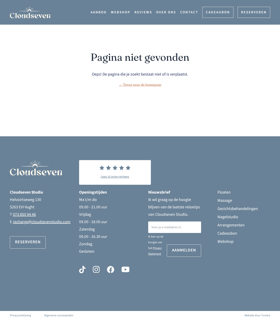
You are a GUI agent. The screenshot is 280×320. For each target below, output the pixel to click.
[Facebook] (110, 269)
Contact (189, 12)
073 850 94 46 (24, 214)
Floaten (224, 192)
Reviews (143, 12)
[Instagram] (96, 269)
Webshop (120, 12)
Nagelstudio (227, 217)
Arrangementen (231, 225)
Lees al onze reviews (115, 176)
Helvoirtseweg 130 (25, 200)
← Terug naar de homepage (140, 85)
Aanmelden (184, 250)
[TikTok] (82, 269)
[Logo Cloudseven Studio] (50, 12)
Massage (224, 200)
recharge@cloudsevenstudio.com (42, 222)
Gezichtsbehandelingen (237, 209)
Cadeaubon (218, 12)
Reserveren (254, 12)
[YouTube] (125, 269)
